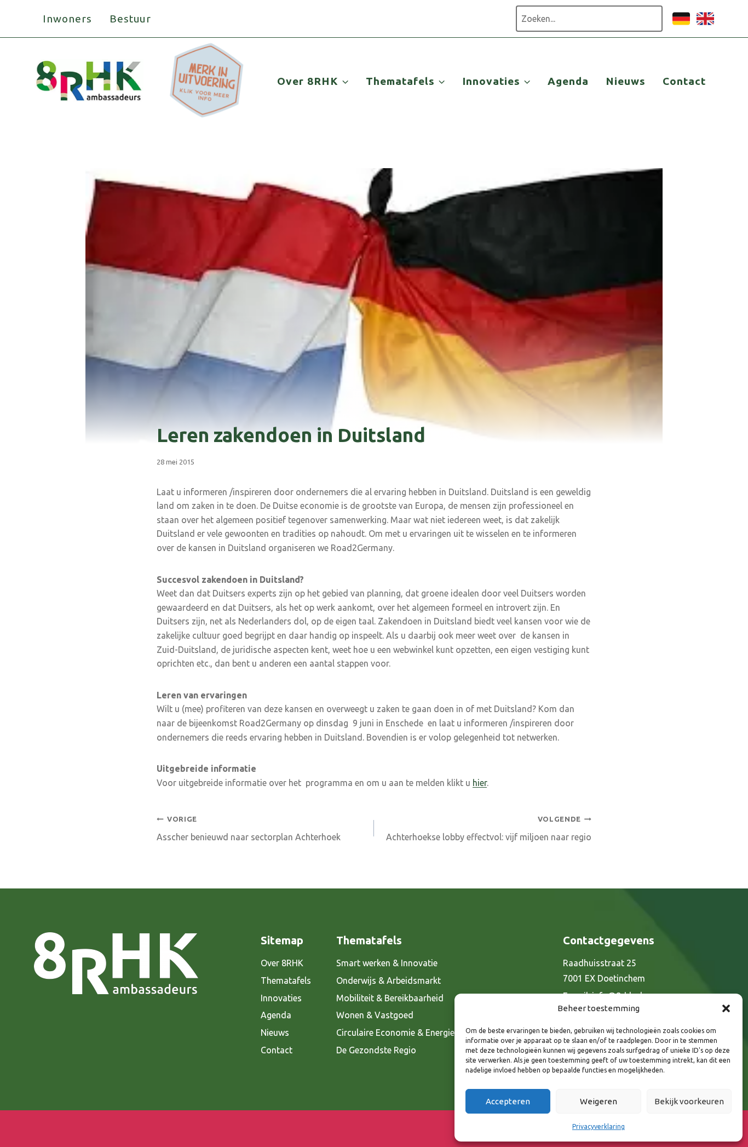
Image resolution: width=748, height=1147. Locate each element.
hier (480, 783)
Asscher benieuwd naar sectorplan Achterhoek (249, 828)
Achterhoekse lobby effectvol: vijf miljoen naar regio (488, 828)
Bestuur (131, 19)
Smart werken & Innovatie (387, 963)
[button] (726, 1008)
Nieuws (626, 81)
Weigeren (598, 1101)
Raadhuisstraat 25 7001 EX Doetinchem (604, 971)
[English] (705, 24)
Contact (684, 81)
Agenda (568, 81)
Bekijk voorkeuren (689, 1101)
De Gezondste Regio (376, 1050)
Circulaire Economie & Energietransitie (411, 1032)
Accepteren (508, 1101)
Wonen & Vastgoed (374, 1015)
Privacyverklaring (598, 1126)
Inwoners (67, 19)
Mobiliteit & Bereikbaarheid (390, 998)
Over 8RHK (282, 963)
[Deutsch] (681, 24)
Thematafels (286, 980)
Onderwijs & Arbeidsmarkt (388, 980)
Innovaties (281, 998)
